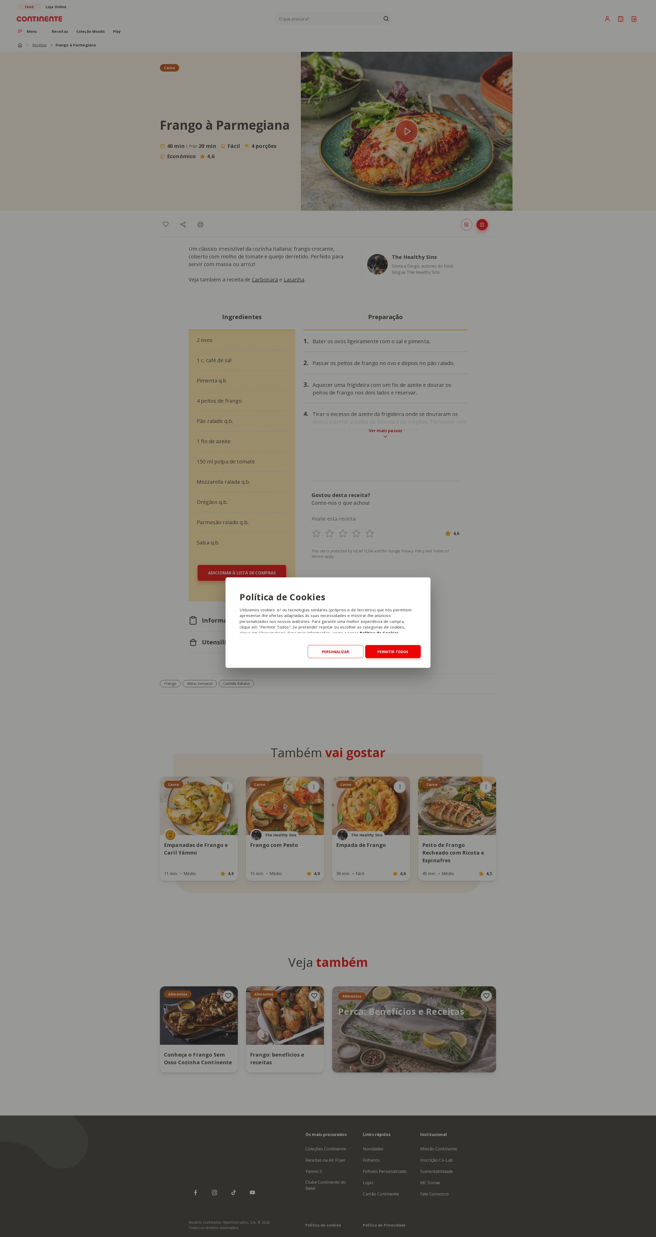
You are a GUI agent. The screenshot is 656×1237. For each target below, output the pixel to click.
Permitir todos (392, 651)
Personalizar (335, 651)
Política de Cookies (379, 632)
